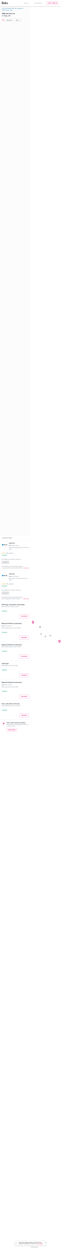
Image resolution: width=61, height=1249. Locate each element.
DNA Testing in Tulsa (7, 10)
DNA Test (14, 8)
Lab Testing (8, 8)
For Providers (38, 3)
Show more (26, 568)
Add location (11, 730)
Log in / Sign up (52, 3)
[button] (33, 622)
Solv (3, 8)
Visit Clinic (24, 616)
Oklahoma (20, 8)
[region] (45, 627)
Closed (5, 562)
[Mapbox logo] (34, 1247)
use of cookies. (40, 1243)
